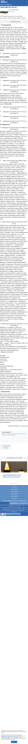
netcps (6, 157)
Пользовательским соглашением (8, 736)
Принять (14, 741)
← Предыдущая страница (5, 446)
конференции (24, 426)
